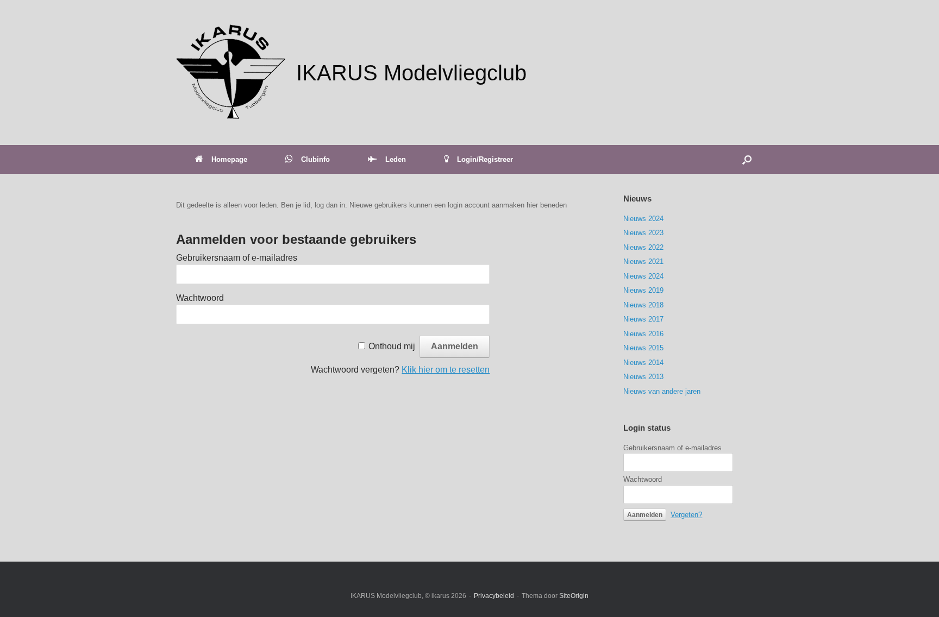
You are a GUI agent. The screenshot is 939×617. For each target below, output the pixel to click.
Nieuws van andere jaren (661, 391)
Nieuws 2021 (643, 261)
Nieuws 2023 (643, 233)
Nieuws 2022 (643, 247)
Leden (395, 159)
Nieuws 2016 (643, 334)
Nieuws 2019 (643, 290)
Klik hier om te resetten (446, 369)
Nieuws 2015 (643, 348)
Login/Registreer (485, 159)
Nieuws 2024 (643, 219)
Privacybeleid (494, 596)
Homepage (229, 159)
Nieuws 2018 (643, 305)
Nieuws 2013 (643, 377)
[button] (747, 159)
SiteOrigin (574, 596)
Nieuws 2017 (643, 319)
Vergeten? (686, 515)
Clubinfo (315, 159)
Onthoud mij (391, 346)
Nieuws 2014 (643, 362)
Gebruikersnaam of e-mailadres (236, 257)
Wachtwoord (200, 298)
